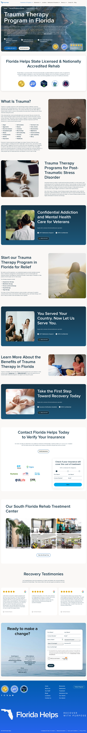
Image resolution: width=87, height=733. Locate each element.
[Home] (5, 2)
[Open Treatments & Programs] (32, 2)
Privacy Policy (73, 653)
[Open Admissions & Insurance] (59, 2)
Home (5, 8)
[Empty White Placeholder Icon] (4, 695)
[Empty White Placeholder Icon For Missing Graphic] (10, 695)
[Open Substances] (40, 2)
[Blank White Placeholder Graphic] (1, 695)
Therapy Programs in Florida (16, 8)
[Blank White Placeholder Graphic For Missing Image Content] (7, 695)
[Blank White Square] (12, 695)
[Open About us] (66, 2)
